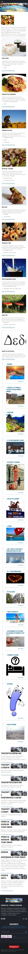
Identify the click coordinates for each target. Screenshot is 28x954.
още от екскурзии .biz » (8, 70)
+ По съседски (10, 592)
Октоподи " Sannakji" (7, 169)
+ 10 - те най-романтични (13, 571)
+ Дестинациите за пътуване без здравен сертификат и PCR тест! (15, 633)
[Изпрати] (26, 931)
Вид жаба (4, 207)
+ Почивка (9, 364)
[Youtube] (26, 918)
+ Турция (9, 526)
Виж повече (20, 381)
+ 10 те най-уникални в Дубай (15, 440)
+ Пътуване (9, 684)
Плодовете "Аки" (6, 243)
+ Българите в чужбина (13, 462)
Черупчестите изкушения (9, 94)
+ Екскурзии (9, 412)
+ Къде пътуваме (11, 724)
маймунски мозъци (7, 130)
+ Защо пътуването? (12, 612)
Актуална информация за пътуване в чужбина (16, 7)
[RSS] (23, 918)
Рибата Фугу (5, 58)
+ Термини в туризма (12, 655)
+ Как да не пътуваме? (12, 499)
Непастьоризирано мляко (9, 279)
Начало (4, 7)
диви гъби (4, 315)
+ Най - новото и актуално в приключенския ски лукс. (14, 550)
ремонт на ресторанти (8, 351)
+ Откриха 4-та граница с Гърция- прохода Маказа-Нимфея (13, 389)
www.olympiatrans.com (7, 762)
